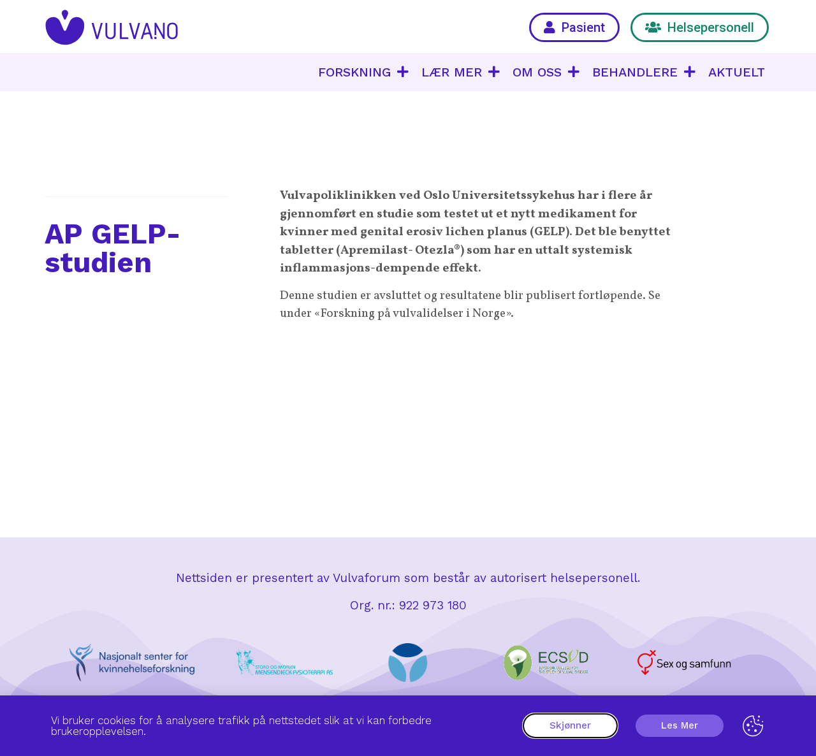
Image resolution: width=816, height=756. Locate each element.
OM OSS (537, 72)
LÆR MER (451, 72)
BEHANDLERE (635, 72)
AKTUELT (736, 72)
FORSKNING (354, 72)
